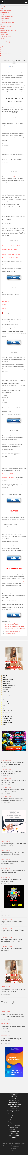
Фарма (2, 55)
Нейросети (3, 46)
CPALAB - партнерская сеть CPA (13, 631)
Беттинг (2, 14)
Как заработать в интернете (8, 30)
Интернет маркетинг (6, 26)
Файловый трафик (5, 53)
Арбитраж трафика (5, 10)
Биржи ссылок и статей (6, 16)
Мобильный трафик (5, 42)
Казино (2, 28)
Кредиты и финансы (6, 36)
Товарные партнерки (10, 633)
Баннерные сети (4, 12)
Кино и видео (3, 32)
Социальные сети (5, 50)
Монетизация (4, 44)
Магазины (3, 40)
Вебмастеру (3, 20)
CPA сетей (15, 176)
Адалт (2, 8)
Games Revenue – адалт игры (12, 623)
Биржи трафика (4, 18)
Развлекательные (5, 48)
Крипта (2, 38)
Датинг (2, 24)
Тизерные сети (4, 52)
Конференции (4, 34)
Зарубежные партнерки (7, 22)
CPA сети (2, 6)
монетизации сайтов (20, 581)
